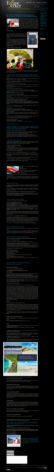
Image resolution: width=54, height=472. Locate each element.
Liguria (8, 422)
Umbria (15, 423)
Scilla (25, 286)
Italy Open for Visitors (25, 440)
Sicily (32, 422)
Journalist (30, 440)
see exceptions (11, 91)
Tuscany (8, 423)
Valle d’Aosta (19, 423)
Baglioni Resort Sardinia (27, 438)
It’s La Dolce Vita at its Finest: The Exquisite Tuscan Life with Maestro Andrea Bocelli (43, 13)
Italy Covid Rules (31, 439)
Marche (15, 422)
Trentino (11, 423)
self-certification (23, 194)
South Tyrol (35, 422)
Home (7, 467)
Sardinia (28, 422)
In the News (13, 467)
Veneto (23, 423)
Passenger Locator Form (14, 79)
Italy (26, 439)
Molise (18, 422)
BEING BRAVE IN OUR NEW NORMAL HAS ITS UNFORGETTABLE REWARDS (43, 16)
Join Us (27, 467)
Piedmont (22, 422)
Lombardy (11, 422)
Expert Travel (42, 32)
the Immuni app (21, 159)
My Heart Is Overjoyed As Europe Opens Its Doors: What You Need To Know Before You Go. (43, 19)
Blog (34, 2)
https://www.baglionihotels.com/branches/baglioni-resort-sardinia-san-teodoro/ (19, 377)
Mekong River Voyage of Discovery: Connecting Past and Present (43, 26)
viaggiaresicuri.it (10, 106)
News (41, 33)
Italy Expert (36, 439)
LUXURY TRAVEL (32, 441)
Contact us (44, 2)
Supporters (38, 2)
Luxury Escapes (25, 441)
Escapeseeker (14, 4)
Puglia (25, 422)
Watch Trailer (29, 2)
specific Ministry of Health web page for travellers (24, 121)
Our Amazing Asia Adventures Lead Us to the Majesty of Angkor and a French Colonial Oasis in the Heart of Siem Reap (21, 11)
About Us (10, 467)
